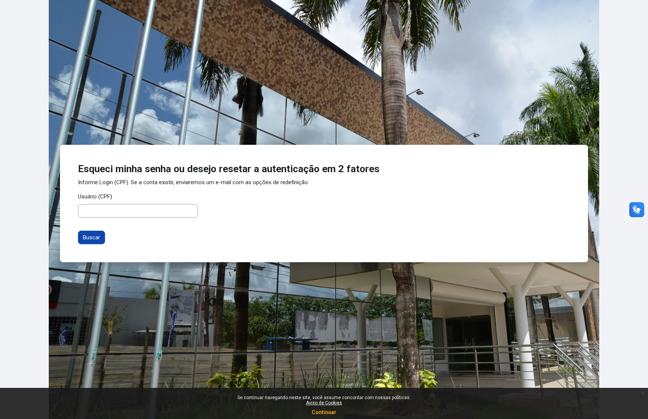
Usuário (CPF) (95, 196)
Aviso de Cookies (324, 402)
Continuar (324, 412)
